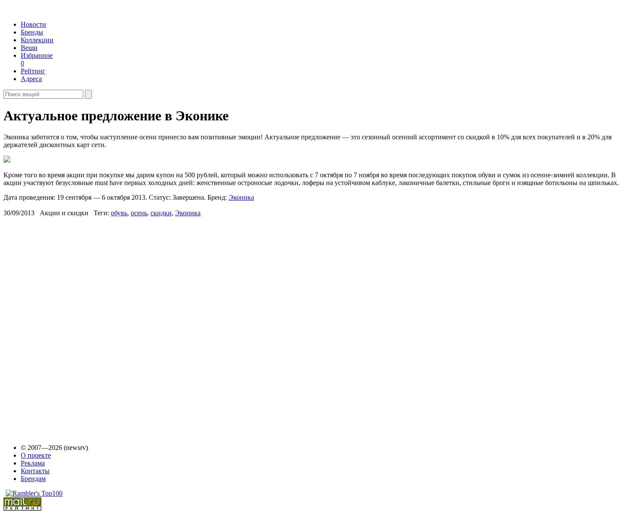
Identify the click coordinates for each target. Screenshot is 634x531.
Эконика (241, 197)
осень (139, 213)
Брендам (33, 478)
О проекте (36, 455)
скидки (161, 213)
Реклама (33, 463)
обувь (119, 213)
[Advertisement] (69, 326)
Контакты (35, 470)
